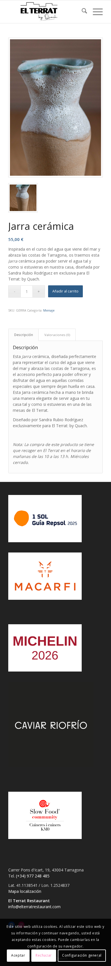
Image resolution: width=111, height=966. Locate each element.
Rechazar (44, 955)
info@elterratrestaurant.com (34, 906)
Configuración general (82, 955)
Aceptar (18, 955)
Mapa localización (24, 891)
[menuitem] (81, 11)
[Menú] (95, 11)
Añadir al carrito (65, 291)
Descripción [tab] (23, 335)
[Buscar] (81, 11)
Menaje (49, 310)
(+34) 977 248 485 (33, 876)
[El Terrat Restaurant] (46, 11)
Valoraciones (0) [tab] (57, 335)
